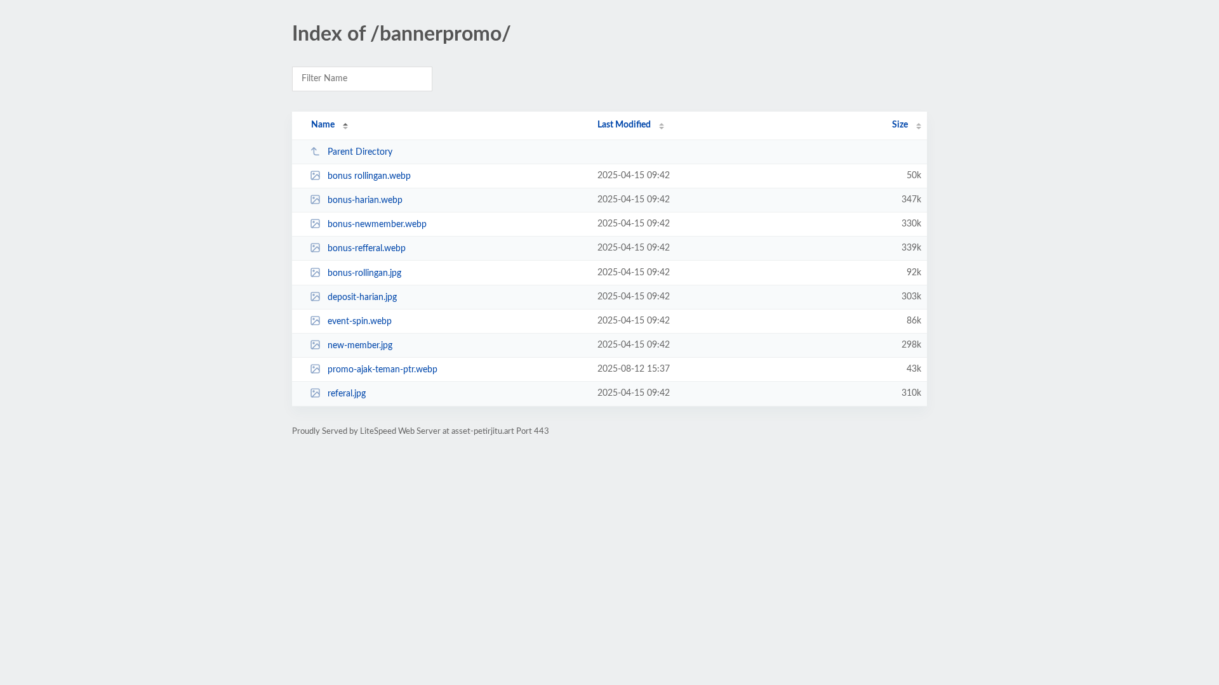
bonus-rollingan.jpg (364, 273)
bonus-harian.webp (365, 200)
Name (323, 125)
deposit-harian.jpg (362, 297)
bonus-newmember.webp (377, 224)
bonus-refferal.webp (367, 248)
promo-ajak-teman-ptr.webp (382, 369)
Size (900, 125)
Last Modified (624, 125)
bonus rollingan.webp (369, 176)
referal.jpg (347, 393)
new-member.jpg (360, 345)
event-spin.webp (360, 321)
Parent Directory (360, 152)
